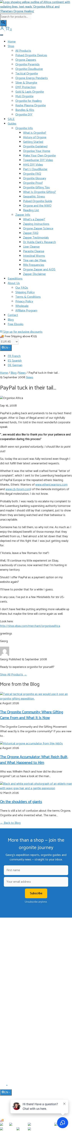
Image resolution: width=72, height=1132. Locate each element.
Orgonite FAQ (32, 173)
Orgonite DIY (23, 114)
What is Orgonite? (34, 132)
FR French (14, 356)
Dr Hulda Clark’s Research (39, 242)
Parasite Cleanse (33, 251)
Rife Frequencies (33, 265)
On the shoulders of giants (21, 802)
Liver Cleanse (31, 246)
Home (12, 41)
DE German (15, 365)
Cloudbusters (15, 978)
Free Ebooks (15, 324)
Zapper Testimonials (36, 237)
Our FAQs (21, 287)
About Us (14, 283)
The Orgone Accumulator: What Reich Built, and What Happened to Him (34, 760)
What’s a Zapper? (34, 219)
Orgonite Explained (35, 146)
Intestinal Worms (34, 255)
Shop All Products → (13, 674)
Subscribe (36, 893)
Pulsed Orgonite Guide (37, 201)
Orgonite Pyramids (27, 64)
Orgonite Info (24, 128)
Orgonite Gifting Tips (36, 187)
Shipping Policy (25, 292)
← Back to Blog (10, 822)
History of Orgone (34, 137)
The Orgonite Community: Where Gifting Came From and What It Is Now (31, 715)
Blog (11, 319)
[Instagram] (12, 1086)
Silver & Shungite (26, 82)
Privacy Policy (24, 301)
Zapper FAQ (30, 233)
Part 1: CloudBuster (35, 169)
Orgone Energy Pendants (31, 78)
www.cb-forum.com (18, 489)
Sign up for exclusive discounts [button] (22, 331)
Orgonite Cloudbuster (29, 69)
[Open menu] (1, 35)
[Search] (3, 23)
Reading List (31, 210)
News (22, 372)
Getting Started (33, 142)
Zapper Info (22, 214)
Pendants (13, 984)
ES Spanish (15, 360)
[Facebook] (2, 1086)
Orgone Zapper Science (38, 228)
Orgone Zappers (25, 59)
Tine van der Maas (34, 260)
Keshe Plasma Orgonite (30, 105)
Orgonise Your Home (36, 151)
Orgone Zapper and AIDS (39, 269)
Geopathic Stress (34, 196)
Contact (13, 315)
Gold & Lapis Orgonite (29, 91)
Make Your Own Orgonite (39, 155)
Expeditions (15, 278)
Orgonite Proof (33, 183)
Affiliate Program (26, 310)
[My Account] (2, 29)
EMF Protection (25, 87)
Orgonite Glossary (34, 178)
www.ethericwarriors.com (51, 484)
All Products (23, 50)
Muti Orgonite (24, 96)
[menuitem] (40, 356)
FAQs (11, 1040)
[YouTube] (7, 1086)
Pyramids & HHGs (18, 989)
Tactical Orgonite (26, 73)
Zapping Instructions (36, 224)
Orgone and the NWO (37, 205)
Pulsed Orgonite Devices (31, 55)
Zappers (12, 995)
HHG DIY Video (33, 164)
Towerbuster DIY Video (38, 160)
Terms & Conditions (28, 296)
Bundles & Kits (24, 110)
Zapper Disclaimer (34, 274)
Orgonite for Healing (28, 100)
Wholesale (21, 306)
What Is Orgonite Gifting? (39, 192)
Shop (11, 46)
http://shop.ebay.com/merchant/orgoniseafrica (30, 626)
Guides (12, 123)
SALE (11, 119)
